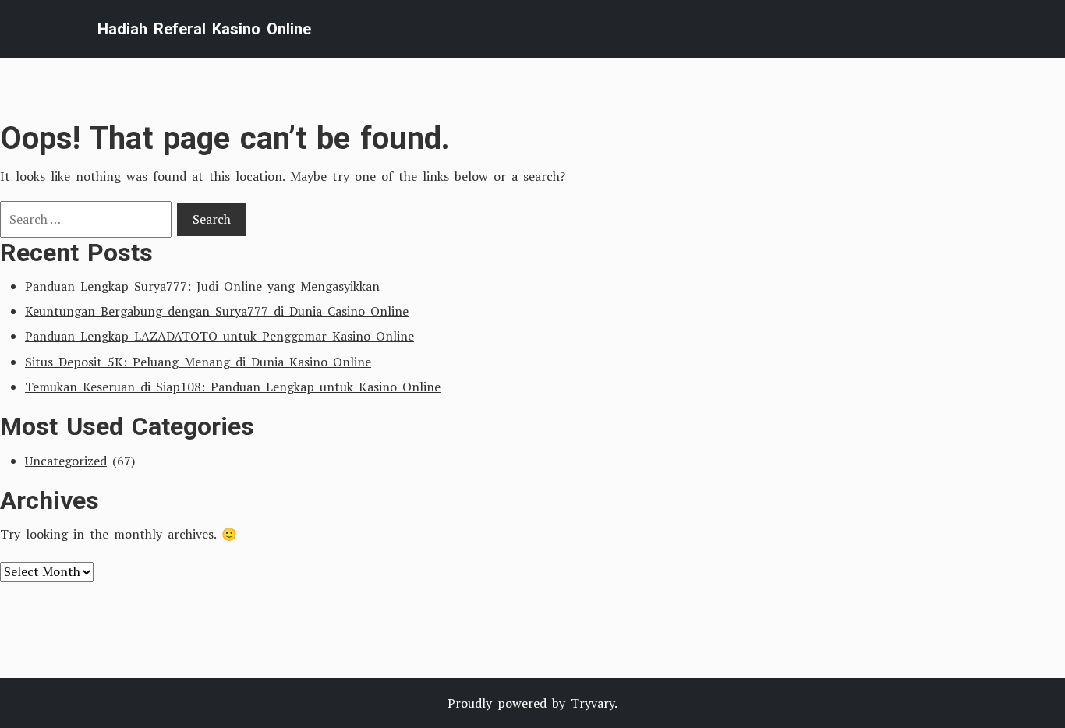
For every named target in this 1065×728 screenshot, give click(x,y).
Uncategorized (66, 460)
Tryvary (592, 703)
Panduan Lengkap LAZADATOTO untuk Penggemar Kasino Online (219, 336)
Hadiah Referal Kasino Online (204, 28)
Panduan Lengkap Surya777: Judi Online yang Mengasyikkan (202, 286)
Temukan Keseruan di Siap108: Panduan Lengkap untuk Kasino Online (233, 386)
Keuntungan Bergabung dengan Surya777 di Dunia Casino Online (217, 311)
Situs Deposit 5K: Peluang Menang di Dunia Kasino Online (198, 361)
